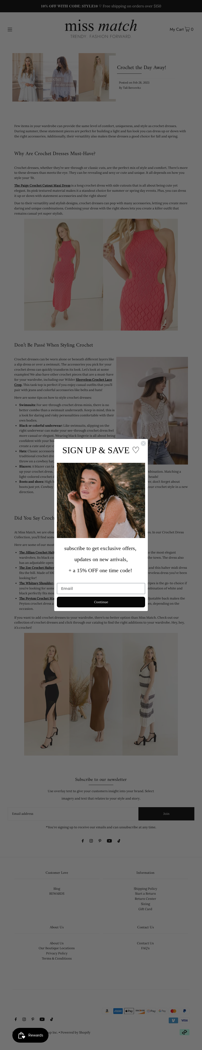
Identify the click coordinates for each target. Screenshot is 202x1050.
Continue (101, 602)
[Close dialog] (143, 443)
